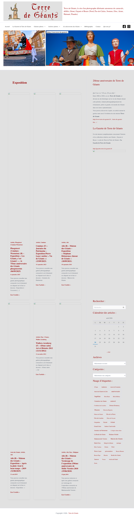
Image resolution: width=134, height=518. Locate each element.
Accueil (7, 26)
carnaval (113, 401)
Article (12, 242)
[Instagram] (129, 26)
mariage (119, 443)
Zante (95, 463)
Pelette (106, 447)
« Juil (108, 352)
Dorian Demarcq (114, 405)
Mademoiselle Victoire (100, 439)
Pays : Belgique (73, 452)
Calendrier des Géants (100, 401)
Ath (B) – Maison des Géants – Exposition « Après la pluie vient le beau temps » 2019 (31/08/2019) (18, 464)
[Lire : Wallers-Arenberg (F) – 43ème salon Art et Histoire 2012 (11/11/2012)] (44, 318)
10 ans (96, 387)
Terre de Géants (73, 513)
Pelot (113, 447)
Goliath (113, 422)
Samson (96, 459)
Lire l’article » (15, 295)
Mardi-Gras (97, 443)
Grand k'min (97, 426)
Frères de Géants (98, 414)
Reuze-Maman (120, 451)
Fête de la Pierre (110, 414)
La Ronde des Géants (99, 434)
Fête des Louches (98, 418)
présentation (109, 451)
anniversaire (115, 391)
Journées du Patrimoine (100, 430)
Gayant (105, 422)
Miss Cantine (97, 447)
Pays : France (45, 337)
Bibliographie (88, 26)
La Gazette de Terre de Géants (22, 26)
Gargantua (97, 422)
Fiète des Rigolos (108, 410)
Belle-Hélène (116, 396)
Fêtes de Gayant (111, 418)
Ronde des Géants (116, 455)
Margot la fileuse (108, 443)
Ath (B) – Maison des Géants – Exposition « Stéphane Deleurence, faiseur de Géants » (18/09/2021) (70, 253)
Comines (43, 242)
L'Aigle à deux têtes (116, 430)
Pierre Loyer (97, 451)
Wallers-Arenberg (41, 339)
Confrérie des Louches (100, 405)
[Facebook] (124, 26)
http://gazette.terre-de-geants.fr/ (102, 149)
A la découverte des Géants (71, 26)
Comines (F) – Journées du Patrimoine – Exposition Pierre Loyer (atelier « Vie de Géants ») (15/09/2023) (44, 253)
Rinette (106, 455)
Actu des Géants (15, 452)
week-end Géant (113, 459)
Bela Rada (107, 396)
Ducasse (97, 410)
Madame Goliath (113, 434)
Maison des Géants (117, 439)
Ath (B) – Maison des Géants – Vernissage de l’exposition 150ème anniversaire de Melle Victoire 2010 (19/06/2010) (70, 463)
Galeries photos (38, 26)
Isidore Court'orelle (110, 426)
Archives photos (53, 26)
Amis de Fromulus (115, 387)
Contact (98, 26)
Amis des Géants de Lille (101, 391)
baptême (98, 396)
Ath (67, 242)
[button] (44, 26)
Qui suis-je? (107, 26)
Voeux (104, 459)
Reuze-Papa (97, 455)
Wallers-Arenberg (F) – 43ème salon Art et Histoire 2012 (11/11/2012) (44, 347)
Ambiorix (104, 387)
